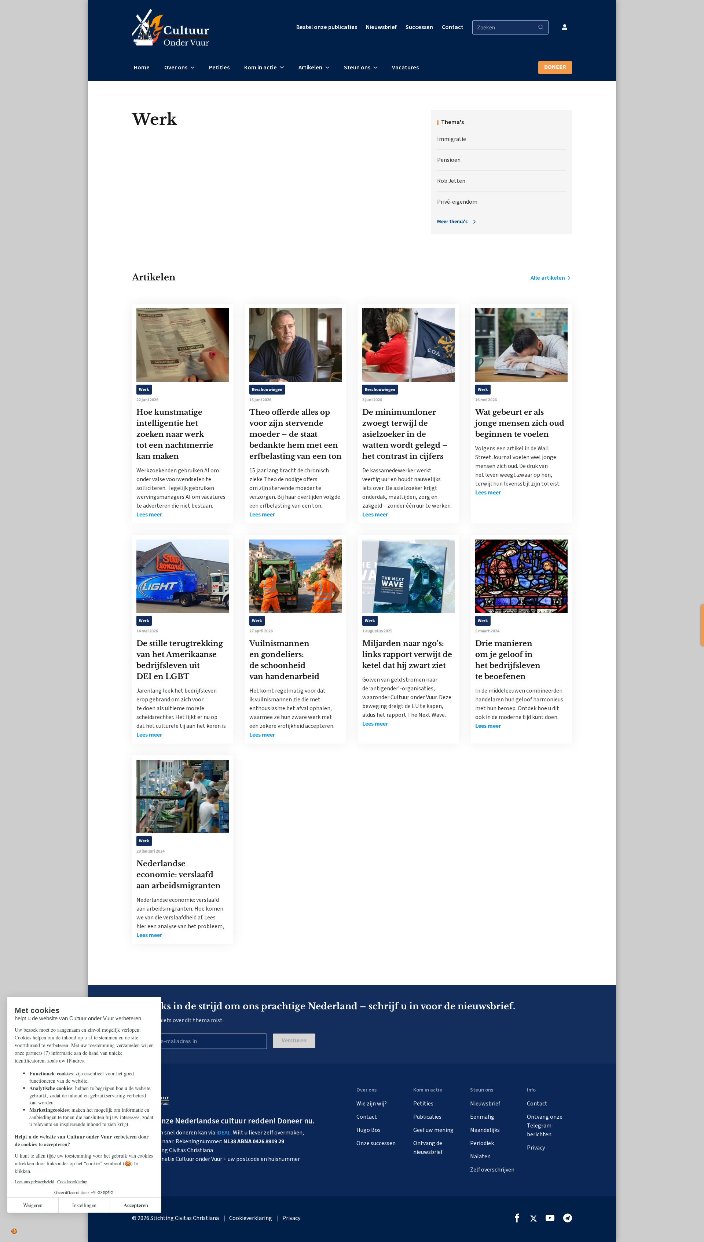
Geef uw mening (433, 1130)
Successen (419, 27)
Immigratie (451, 139)
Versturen (294, 1040)
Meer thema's (452, 221)
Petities (219, 67)
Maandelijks (485, 1130)
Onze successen (376, 1143)
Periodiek (482, 1143)
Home (142, 67)
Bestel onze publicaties (326, 27)
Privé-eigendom (457, 202)
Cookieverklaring (250, 1218)
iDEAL (223, 1133)
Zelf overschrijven (492, 1170)
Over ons (175, 67)
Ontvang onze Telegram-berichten (544, 1125)
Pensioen (449, 160)
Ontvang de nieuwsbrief (428, 1147)
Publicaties (427, 1117)
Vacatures (405, 67)
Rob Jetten (451, 181)
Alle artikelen (548, 278)
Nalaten (480, 1156)
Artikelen (310, 67)
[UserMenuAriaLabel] (564, 27)
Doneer (555, 67)
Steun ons (357, 67)
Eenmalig (482, 1117)
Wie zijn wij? (371, 1104)
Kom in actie (260, 67)
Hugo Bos (368, 1130)
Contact (452, 27)
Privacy (536, 1148)
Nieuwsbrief (381, 27)
